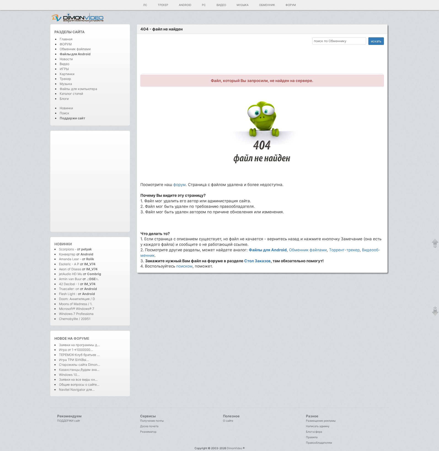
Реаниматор (148, 431)
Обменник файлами (75, 49)
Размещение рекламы (321, 420)
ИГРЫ (64, 69)
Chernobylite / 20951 (75, 319)
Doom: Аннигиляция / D (77, 299)
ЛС (145, 5)
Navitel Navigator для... (77, 389)
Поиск (64, 113)
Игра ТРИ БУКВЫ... (74, 360)
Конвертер (67, 254)
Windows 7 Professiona (76, 314)
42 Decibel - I (69, 284)
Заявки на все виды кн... (78, 379)
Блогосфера (314, 431)
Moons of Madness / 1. (75, 304)
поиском (184, 266)
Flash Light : (68, 294)
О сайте (228, 420)
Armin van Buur (70, 279)
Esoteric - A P (69, 264)
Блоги (64, 99)
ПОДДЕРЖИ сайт (68, 420)
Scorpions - (68, 249)
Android (185, 5)
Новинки (66, 108)
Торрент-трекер (344, 250)
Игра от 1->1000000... (76, 350)
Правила (312, 437)
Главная (66, 39)
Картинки (67, 74)
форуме (81, 338)
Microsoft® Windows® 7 (76, 309)
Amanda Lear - (70, 259)
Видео (221, 5)
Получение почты (152, 420)
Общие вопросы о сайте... (79, 384)
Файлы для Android (268, 250)
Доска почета (149, 426)
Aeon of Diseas (70, 269)
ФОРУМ (66, 44)
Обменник (267, 5)
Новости (66, 59)
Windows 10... (69, 375)
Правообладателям (319, 442)
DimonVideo (234, 448)
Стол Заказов (257, 261)
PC (204, 5)
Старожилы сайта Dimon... (79, 364)
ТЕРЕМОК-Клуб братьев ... (79, 355)
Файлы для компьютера (78, 89)
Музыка (243, 5)
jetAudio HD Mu (70, 274)
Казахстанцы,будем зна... (79, 370)
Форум (291, 5)
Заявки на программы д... (79, 345)
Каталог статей (71, 94)
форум (179, 184)
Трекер (163, 5)
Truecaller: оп (69, 289)
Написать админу (317, 426)
